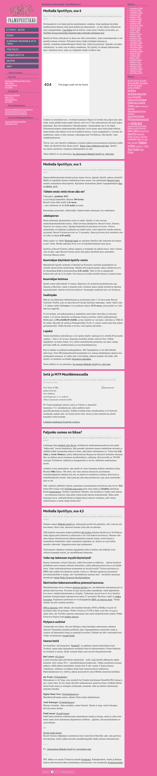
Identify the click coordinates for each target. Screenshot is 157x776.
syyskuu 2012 (135, 56)
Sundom (136, 137)
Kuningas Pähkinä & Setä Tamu (21, 42)
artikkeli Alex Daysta (67, 445)
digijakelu (144, 83)
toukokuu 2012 (136, 64)
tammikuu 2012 (136, 73)
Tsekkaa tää (134, 139)
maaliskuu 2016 (136, 13)
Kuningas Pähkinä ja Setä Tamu (137, 102)
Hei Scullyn (86, 532)
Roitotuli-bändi (71, 240)
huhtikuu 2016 (135, 10)
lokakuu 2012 (135, 53)
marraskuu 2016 (136, 8)
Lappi (137, 106)
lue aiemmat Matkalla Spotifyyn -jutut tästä (91, 364)
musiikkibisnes (136, 116)
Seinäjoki (142, 128)
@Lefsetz (59, 656)
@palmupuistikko (115, 762)
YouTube (133, 149)
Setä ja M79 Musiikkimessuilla (65, 374)
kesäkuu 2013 (135, 36)
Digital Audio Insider (52, 732)
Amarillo (143, 81)
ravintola (131, 126)
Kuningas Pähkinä (12, 95)
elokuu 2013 (134, 32)
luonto (131, 108)
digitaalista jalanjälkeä (81, 358)
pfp (129, 123)
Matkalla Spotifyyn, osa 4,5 (63, 511)
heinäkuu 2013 (136, 34)
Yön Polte (12, 49)
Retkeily (131, 128)
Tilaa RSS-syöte (11, 124)
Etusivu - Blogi (15, 29)
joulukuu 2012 (135, 49)
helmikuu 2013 (136, 45)
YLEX (146, 146)
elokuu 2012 (134, 58)
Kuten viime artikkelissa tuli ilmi (94, 145)
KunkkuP (75, 645)
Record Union (113, 180)
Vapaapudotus (15, 55)
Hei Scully (138, 85)
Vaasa (142, 142)
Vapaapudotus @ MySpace (16, 114)
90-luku (136, 81)
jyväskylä (131, 88)
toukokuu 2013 (136, 38)
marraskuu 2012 (136, 51)
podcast (136, 123)
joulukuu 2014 (135, 15)
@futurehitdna (60, 676)
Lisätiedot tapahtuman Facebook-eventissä (61, 421)
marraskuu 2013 (136, 25)
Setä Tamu (9, 83)
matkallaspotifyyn (137, 111)
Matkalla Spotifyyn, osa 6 (62, 11)
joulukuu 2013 (135, 23)
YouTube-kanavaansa (73, 488)
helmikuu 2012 (136, 71)
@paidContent (62, 713)
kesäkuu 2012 (135, 62)
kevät (130, 97)
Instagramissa (55, 491)
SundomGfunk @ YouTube (16, 112)
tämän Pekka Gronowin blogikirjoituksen (72, 577)
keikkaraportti (137, 94)
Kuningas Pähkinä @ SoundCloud (19, 109)
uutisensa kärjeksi (80, 587)
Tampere (143, 137)
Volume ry (139, 146)
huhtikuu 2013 (135, 40)
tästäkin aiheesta (71, 616)
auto (130, 83)
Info (9, 66)
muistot (131, 114)
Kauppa (10, 60)
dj (128, 85)
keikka (132, 90)
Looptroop (144, 106)
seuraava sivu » (68, 772)
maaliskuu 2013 (136, 43)
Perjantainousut (138, 119)
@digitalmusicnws (70, 694)
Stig (139, 134)
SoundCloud (144, 131)
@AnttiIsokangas (66, 702)
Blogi (45, 16)
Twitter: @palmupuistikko (15, 122)
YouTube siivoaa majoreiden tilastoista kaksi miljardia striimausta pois (73, 32)
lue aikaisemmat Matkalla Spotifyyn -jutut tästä (93, 153)
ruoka (136, 128)
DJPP (131, 85)
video (131, 145)
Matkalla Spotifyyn (66, 524)
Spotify (132, 133)
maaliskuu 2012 (136, 68)
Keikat (10, 35)
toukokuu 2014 (136, 19)
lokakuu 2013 (135, 28)
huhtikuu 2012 (135, 66)
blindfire (135, 83)
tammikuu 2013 (136, 47)
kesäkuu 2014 (135, 17)
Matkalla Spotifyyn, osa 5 (62, 164)
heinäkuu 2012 (136, 60)
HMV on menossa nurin (102, 599)
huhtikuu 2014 (135, 21)
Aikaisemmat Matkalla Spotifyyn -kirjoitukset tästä (69, 749)
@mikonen (86, 759)
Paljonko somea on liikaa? (62, 432)
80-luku (130, 81)
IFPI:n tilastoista (50, 607)
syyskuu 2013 (135, 30)
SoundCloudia (68, 635)
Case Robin (67, 29)
